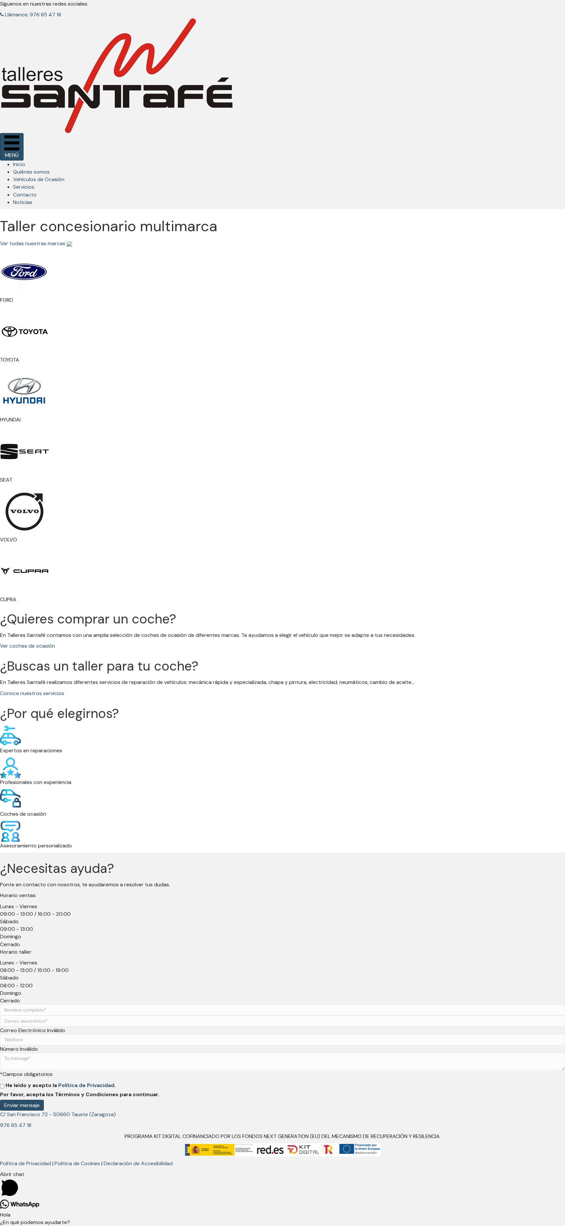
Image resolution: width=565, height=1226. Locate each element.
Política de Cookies (77, 1163)
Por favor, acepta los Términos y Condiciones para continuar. (79, 1094)
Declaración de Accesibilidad (138, 1163)
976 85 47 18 (15, 1125)
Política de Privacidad (86, 1085)
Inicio (19, 164)
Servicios (23, 186)
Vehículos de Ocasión (38, 179)
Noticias (22, 202)
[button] (30, 14)
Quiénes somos (31, 171)
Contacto (25, 194)
